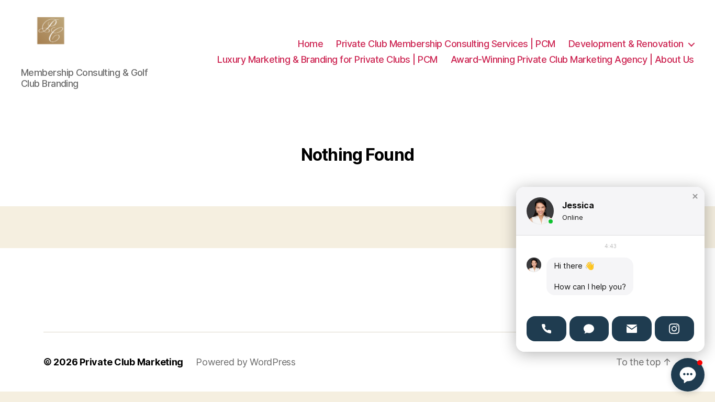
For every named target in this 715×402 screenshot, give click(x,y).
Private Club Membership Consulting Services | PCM (445, 43)
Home (310, 43)
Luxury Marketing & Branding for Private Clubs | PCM (327, 59)
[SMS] (589, 328)
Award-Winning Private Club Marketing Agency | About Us (572, 59)
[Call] (546, 328)
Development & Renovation (626, 43)
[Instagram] (675, 328)
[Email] (632, 328)
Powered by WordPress (246, 361)
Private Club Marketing (131, 361)
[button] (695, 196)
